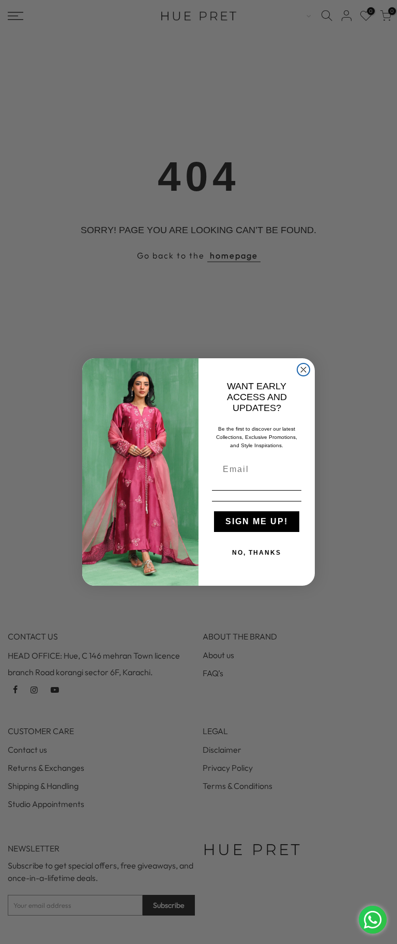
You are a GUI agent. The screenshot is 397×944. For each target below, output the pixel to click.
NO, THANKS (256, 552)
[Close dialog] (303, 369)
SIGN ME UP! (256, 521)
